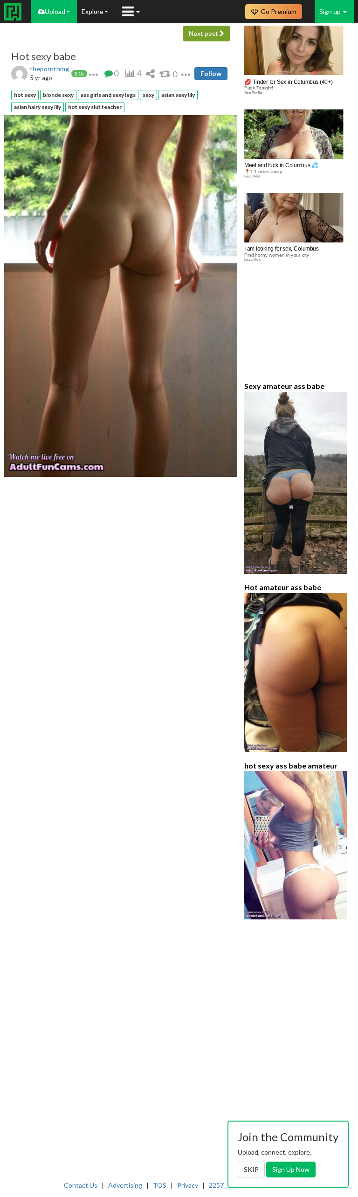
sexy (148, 94)
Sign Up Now (291, 1169)
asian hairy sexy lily (37, 106)
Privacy (187, 1185)
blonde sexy (58, 94)
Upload (55, 11)
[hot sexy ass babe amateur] (295, 845)
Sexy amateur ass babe (284, 385)
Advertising (125, 1185)
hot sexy (25, 94)
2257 (216, 1185)
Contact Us (80, 1185)
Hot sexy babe (43, 56)
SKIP (251, 1169)
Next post (204, 33)
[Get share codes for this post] (150, 73)
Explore (92, 11)
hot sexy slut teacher (95, 106)
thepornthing (49, 69)
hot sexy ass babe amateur (290, 765)
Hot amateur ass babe (282, 587)
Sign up (330, 11)
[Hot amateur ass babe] (295, 672)
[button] (93, 73)
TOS (159, 1185)
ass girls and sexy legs (108, 94)
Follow (210, 73)
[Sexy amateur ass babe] (295, 483)
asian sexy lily (178, 94)
